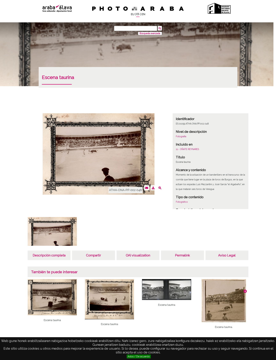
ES (137, 14)
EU (132, 14)
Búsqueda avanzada (150, 33)
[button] (245, 291)
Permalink (182, 255)
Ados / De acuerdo (139, 356)
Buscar (160, 28)
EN (143, 14)
